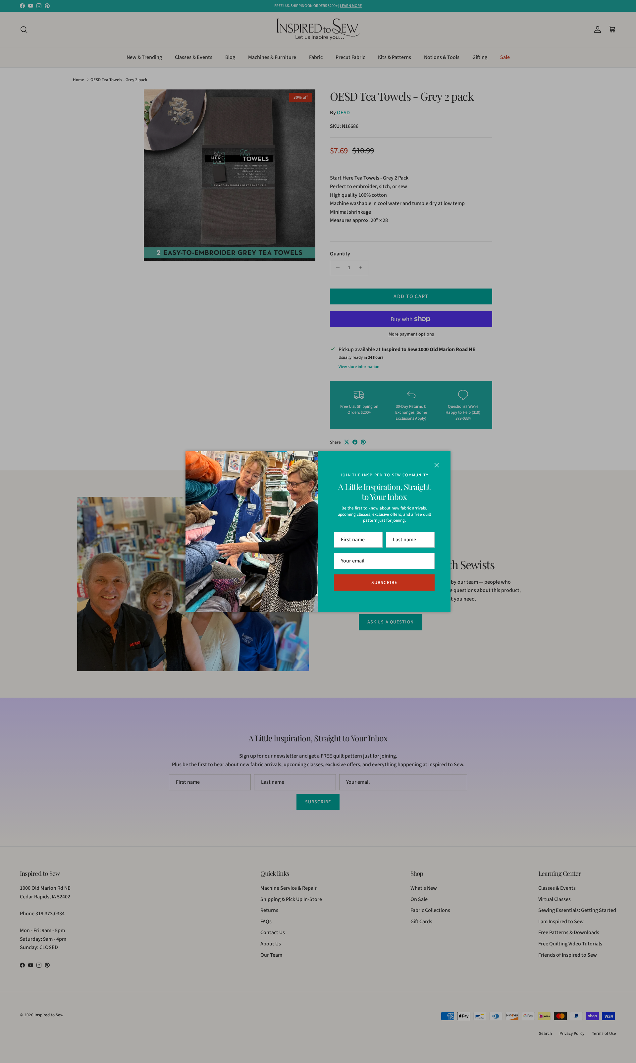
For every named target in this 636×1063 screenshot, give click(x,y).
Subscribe (384, 582)
